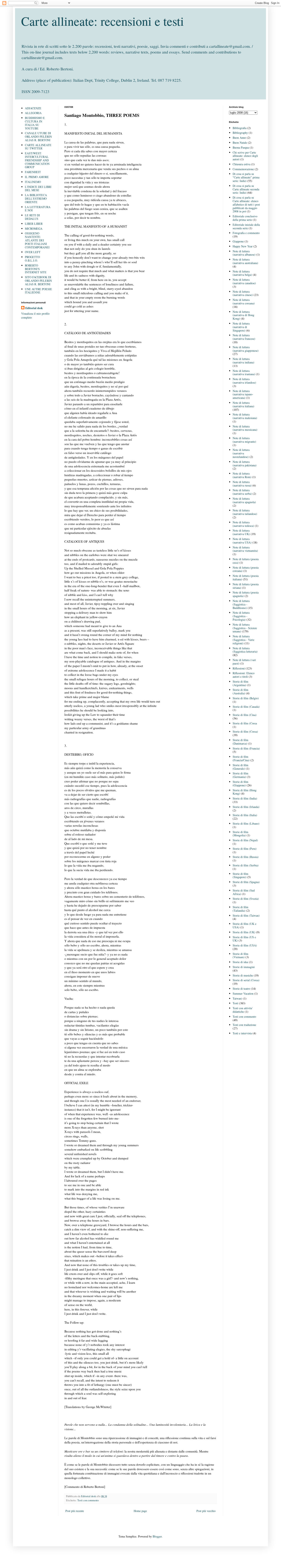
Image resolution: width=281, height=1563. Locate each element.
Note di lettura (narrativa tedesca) (243, 524)
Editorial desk (34, 308)
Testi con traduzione (244, 1025)
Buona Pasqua (241, 147)
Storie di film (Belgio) (246, 698)
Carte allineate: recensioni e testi (102, 21)
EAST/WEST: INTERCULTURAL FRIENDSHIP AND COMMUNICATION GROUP (37, 160)
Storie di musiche (243, 975)
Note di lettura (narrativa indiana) (243, 360)
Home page (140, 1511)
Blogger (157, 1536)
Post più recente (74, 1511)
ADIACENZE (33, 108)
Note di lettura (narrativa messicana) (245, 428)
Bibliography (240, 133)
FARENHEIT (33, 172)
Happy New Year (243, 246)
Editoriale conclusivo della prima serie (245, 218)
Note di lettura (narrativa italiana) (243, 404)
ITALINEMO (33, 182)
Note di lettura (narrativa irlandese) (244, 380)
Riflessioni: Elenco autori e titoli (243, 675)
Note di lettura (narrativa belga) (242, 273)
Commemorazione (243, 169)
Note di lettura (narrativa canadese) (244, 281)
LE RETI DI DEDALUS (32, 217)
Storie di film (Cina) (245, 715)
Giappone (238, 241)
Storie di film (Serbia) (246, 865)
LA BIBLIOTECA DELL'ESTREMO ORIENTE (36, 198)
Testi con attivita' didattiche (243, 1010)
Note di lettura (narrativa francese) (244, 337)
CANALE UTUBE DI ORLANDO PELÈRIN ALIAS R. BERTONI (38, 136)
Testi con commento (88, 1500)
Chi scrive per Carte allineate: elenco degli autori (245, 155)
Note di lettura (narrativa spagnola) (244, 500)
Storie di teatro (241, 988)
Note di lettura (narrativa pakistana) (245, 463)
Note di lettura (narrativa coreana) (244, 301)
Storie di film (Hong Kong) (245, 792)
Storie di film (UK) (244, 932)
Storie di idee (240, 962)
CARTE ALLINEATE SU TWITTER (38, 146)
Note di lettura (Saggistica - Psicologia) (241, 616)
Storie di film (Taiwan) (246, 915)
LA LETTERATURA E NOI (37, 208)
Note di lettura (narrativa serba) (242, 492)
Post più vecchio (206, 1511)
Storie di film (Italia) (245, 815)
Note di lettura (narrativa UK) (241, 532)
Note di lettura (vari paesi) (244, 661)
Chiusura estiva (241, 164)
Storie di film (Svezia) (246, 899)
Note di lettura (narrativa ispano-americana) (243, 394)
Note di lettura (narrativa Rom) (242, 475)
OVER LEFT (33, 252)
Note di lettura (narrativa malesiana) (245, 416)
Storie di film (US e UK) (244, 939)
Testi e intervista (242, 1033)
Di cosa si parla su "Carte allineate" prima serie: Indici (246, 177)
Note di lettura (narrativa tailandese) (245, 512)
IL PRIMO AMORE (37, 177)
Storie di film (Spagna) (246, 882)
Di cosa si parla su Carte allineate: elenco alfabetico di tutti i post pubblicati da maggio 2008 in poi (246, 204)
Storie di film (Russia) (246, 857)
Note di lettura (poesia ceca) (246, 560)
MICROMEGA (33, 228)
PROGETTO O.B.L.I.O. (32, 258)
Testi (235, 1003)
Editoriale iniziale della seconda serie (246, 226)
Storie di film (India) (245, 798)
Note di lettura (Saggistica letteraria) (245, 650)
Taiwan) (237, 998)
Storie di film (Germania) (240, 775)
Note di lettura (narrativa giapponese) (246, 349)
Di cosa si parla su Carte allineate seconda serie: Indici (246, 189)
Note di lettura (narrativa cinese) (243, 293)
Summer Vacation (243, 993)
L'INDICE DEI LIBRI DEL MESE (38, 188)
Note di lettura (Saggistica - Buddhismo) (241, 604)
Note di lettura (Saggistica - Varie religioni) (243, 639)
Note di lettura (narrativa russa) (242, 483)
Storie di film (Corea (245, 723)
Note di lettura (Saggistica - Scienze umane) (245, 628)
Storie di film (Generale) (240, 766)
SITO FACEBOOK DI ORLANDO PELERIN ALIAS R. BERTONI (38, 280)
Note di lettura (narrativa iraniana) (244, 372)
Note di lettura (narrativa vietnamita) (245, 549)
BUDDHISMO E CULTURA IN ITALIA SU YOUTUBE (35, 123)
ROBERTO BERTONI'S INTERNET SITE (35, 268)
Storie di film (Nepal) (245, 840)
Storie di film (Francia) (246, 748)
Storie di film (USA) (245, 945)
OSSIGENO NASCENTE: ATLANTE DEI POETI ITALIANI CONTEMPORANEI (37, 240)
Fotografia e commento (246, 233)
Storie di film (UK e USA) (244, 925)
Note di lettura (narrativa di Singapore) (241, 326)
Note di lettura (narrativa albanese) (244, 253)
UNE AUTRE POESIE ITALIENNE (38, 290)
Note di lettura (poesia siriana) (246, 586)
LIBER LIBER (34, 224)
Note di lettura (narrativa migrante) (244, 439)
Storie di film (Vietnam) (240, 955)
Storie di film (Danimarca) (240, 741)
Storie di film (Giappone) (240, 783)
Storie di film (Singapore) (240, 875)
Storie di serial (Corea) (246, 980)
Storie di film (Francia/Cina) (241, 758)
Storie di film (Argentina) (240, 683)
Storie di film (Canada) (246, 707)
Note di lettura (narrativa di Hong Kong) (243, 315)
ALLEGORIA (33, 113)
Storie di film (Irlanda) (246, 807)
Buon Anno (239, 138)
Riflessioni (239, 668)
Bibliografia (239, 128)
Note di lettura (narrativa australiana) (245, 261)
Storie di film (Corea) (245, 731)
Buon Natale (240, 142)
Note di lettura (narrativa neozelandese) (241, 453)
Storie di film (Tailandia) (240, 908)
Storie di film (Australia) (240, 691)
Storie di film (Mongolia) (240, 833)
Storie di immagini (244, 967)
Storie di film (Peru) (245, 849)
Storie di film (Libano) (246, 823)
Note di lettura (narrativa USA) (242, 540)
